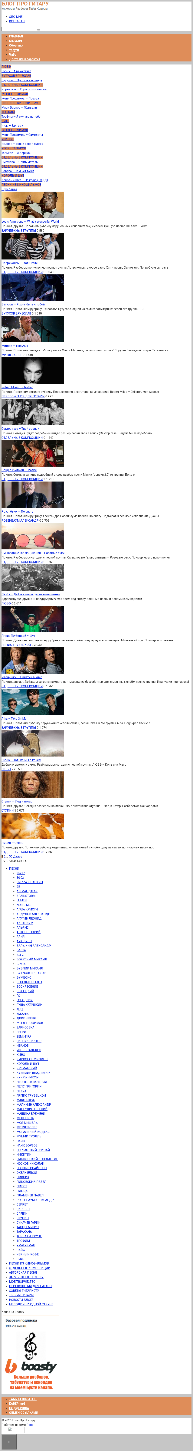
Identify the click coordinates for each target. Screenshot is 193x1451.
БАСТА (21, 950)
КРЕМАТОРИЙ (27, 1068)
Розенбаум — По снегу (17, 511)
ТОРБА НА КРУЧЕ (29, 1236)
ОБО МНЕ (15, 17)
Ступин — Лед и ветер (17, 801)
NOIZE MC (24, 905)
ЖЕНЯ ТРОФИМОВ (30, 1023)
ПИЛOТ (22, 1186)
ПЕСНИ (14, 868)
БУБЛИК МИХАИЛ (30, 968)
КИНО (21, 1054)
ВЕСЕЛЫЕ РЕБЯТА (29, 982)
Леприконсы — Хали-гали (20, 263)
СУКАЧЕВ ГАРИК (28, 1222)
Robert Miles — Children (17, 387)
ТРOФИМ (23, 1241)
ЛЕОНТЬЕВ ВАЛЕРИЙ (32, 1082)
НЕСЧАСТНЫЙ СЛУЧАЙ (33, 1150)
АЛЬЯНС (23, 927)
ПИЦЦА (22, 1191)
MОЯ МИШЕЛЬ (27, 1123)
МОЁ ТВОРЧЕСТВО (22, 1281)
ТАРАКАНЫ (25, 1232)
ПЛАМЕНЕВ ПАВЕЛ (30, 1195)
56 (10, 856)
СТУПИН (8, 810)
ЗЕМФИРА (24, 1036)
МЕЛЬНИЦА (25, 1118)
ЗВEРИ (21, 1032)
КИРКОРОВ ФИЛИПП (32, 1059)
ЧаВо (13, 54)
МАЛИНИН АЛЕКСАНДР (34, 1104)
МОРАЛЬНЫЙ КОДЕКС (33, 1132)
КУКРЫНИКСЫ (28, 1077)
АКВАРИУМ (25, 923)
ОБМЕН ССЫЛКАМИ (23, 1412)
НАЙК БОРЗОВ (27, 1145)
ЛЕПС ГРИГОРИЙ (29, 1086)
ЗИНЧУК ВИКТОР (29, 1041)
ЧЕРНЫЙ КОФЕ (28, 1254)
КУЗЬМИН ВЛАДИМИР (33, 1073)
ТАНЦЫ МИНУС (28, 1227)
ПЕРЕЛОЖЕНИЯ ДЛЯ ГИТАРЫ (23, 396)
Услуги (14, 50)
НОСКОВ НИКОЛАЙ (30, 1163)
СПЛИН (22, 1213)
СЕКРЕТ (22, 1204)
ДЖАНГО (23, 1014)
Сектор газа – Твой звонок (20, 428)
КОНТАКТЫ (17, 21)
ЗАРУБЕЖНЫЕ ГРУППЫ (19, 230)
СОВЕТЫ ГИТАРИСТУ (24, 1291)
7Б (18, 887)
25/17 (21, 873)
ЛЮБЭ (6, 603)
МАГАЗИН (16, 41)
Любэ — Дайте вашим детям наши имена (31, 594)
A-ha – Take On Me (14, 718)
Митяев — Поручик (15, 346)
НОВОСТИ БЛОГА (21, 1300)
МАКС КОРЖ (26, 1100)
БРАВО (21, 964)
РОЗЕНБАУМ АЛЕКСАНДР (20, 520)
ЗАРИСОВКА (25, 1027)
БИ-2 (20, 955)
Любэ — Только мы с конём (21, 760)
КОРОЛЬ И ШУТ (28, 1064)
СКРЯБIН (23, 1209)
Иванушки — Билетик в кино (22, 677)
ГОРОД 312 (25, 1000)
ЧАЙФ (21, 1250)
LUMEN (22, 900)
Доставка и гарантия (24, 59)
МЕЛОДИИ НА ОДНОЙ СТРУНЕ (31, 1304)
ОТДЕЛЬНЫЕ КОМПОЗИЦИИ (22, 272)
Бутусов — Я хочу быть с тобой (23, 304)
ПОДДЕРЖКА (19, 1408)
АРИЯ (21, 936)
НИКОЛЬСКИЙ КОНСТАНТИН (37, 1159)
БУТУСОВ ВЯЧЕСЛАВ (16, 313)
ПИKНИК (23, 1177)
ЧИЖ (20, 1259)
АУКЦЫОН (24, 941)
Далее (17, 856)
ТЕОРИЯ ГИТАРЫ (21, 1295)
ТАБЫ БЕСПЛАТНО (23, 1399)
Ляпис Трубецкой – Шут (18, 636)
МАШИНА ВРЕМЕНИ (31, 1113)
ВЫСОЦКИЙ (25, 991)
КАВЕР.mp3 (17, 1403)
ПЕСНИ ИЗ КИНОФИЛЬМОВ (29, 1263)
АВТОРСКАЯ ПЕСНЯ (23, 1272)
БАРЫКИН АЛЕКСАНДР (34, 946)
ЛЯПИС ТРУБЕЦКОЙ (16, 645)
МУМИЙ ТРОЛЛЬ (29, 1136)
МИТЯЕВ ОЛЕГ (12, 355)
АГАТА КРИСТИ (27, 909)
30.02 (20, 877)
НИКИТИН (24, 1154)
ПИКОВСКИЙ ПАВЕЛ (31, 1182)
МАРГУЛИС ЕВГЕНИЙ (32, 1109)
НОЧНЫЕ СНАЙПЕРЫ (32, 1168)
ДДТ (20, 1009)
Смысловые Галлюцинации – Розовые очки (33, 553)
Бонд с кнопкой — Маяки (19, 470)
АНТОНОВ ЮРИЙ (29, 932)
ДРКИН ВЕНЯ (26, 1018)
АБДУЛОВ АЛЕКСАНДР (33, 914)
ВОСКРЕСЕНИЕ (27, 986)
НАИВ (21, 1141)
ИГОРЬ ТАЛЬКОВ (29, 1050)
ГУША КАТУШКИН (29, 1005)
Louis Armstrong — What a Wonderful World (30, 221)
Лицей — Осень (12, 843)
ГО (18, 995)
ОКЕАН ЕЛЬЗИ (27, 1172)
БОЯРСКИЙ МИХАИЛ (32, 959)
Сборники (16, 45)
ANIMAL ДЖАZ (27, 891)
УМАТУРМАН (26, 1245)
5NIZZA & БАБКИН (30, 882)
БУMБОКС (24, 977)
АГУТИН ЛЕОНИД (29, 918)
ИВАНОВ (23, 1045)
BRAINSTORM (26, 896)
